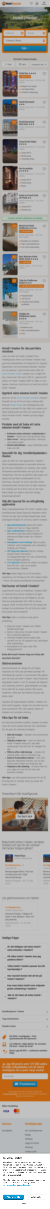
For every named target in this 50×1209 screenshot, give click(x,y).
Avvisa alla (36, 1197)
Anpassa (25, 1203)
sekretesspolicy (9, 1185)
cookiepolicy (25, 1185)
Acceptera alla (13, 1197)
